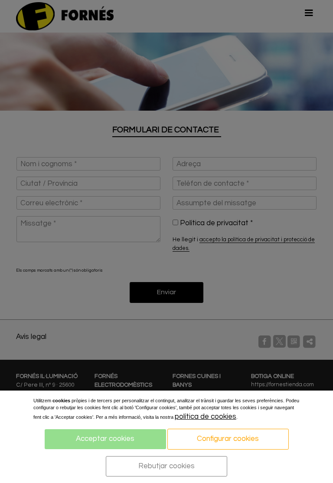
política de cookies (205, 417)
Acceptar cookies (105, 439)
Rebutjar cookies (166, 466)
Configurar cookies (228, 439)
